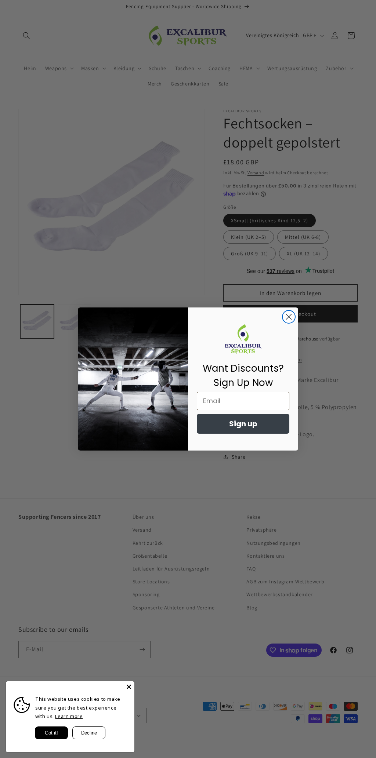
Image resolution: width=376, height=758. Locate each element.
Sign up (243, 424)
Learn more (69, 716)
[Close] (129, 686)
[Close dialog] (288, 316)
